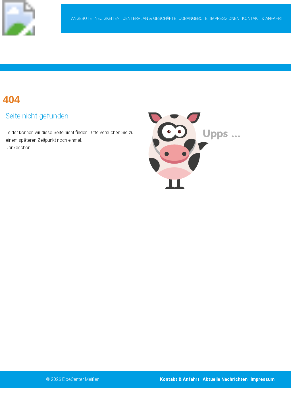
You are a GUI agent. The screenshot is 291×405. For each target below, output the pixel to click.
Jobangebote (193, 18)
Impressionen (224, 18)
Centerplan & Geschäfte (149, 18)
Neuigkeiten (107, 18)
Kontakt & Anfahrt (262, 18)
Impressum (263, 379)
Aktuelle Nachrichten (225, 379)
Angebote (81, 18)
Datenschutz (218, 396)
